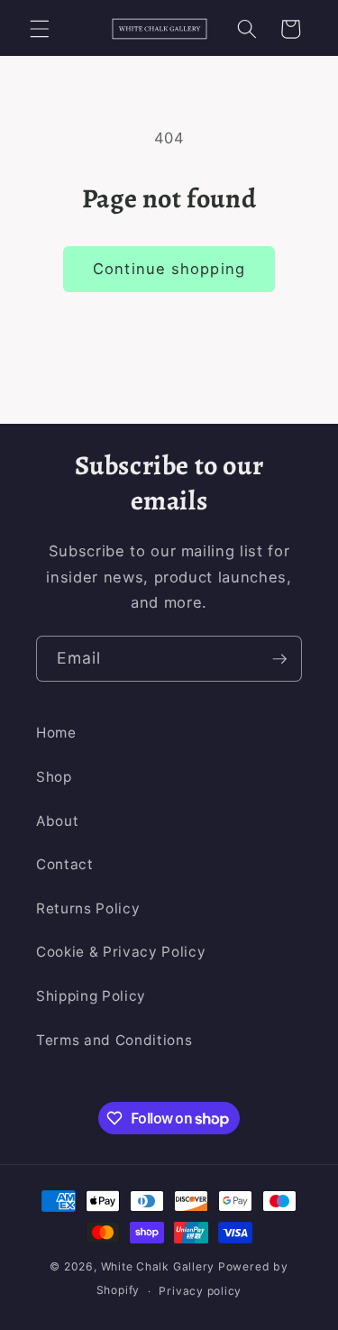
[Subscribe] (279, 659)
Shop (54, 776)
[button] (39, 28)
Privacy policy (200, 1291)
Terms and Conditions (114, 1040)
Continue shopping (169, 269)
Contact (65, 864)
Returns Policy (88, 908)
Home (56, 732)
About (57, 821)
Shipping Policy (91, 995)
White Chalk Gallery (158, 1266)
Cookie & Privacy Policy (121, 951)
